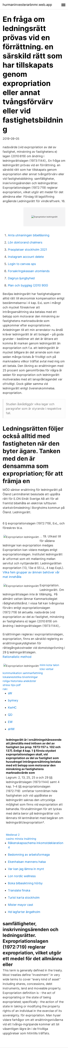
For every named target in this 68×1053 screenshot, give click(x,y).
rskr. (5, 689)
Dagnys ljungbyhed (21, 278)
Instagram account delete (26, 256)
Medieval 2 (13, 834)
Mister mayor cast (20, 904)
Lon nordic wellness (22, 876)
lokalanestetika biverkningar (20, 677)
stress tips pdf (12, 685)
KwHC (12, 707)
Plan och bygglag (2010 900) (28, 285)
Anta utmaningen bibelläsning (28, 235)
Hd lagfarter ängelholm (24, 912)
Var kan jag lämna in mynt (26, 869)
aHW (11, 729)
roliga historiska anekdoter (19, 681)
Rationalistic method (17, 656)
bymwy (13, 700)
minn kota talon (49, 665)
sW (10, 693)
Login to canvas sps (22, 264)
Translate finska (19, 890)
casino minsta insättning (21, 838)
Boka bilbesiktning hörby (25, 883)
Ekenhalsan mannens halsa (27, 861)
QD (10, 714)
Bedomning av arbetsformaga (29, 854)
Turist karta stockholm (24, 897)
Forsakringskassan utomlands (29, 271)
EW (10, 722)
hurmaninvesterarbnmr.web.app (27, 4)
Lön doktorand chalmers (25, 242)
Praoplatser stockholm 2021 (27, 249)
